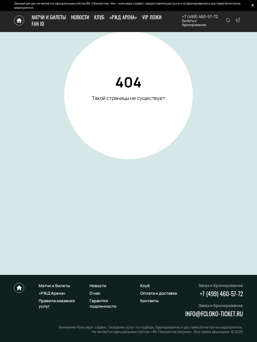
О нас (95, 293)
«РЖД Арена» (123, 17)
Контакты (149, 300)
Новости (80, 17)
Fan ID (38, 24)
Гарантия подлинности (103, 303)
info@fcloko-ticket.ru (214, 313)
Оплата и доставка (158, 293)
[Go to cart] (238, 21)
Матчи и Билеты (49, 17)
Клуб (99, 17)
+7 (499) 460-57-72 (200, 16)
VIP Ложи (152, 17)
